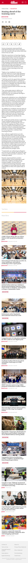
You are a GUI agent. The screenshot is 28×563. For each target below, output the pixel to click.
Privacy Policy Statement (20, 547)
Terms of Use (5, 547)
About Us (16, 544)
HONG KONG (5, 8)
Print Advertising (18, 553)
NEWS (3, 487)
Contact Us (4, 544)
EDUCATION (13, 8)
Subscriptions (5, 553)
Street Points (17, 555)
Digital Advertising (6, 555)
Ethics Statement (18, 550)
